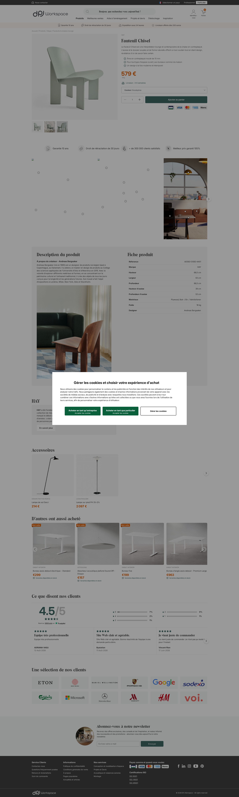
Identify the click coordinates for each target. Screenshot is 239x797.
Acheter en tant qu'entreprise (83, 411)
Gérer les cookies (158, 411)
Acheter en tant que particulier (120, 411)
